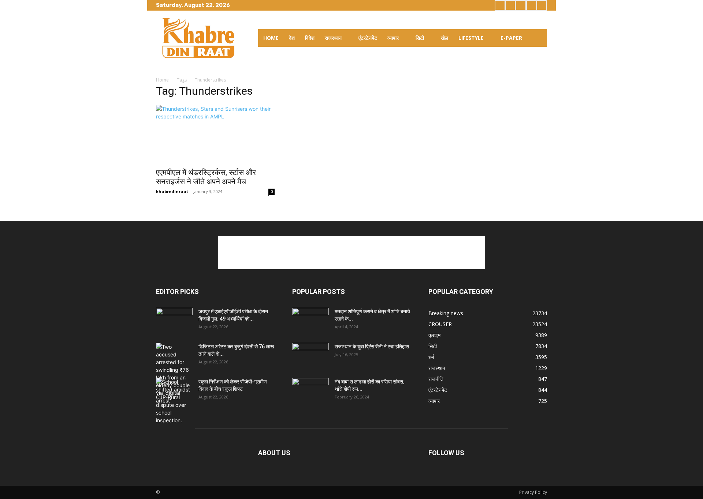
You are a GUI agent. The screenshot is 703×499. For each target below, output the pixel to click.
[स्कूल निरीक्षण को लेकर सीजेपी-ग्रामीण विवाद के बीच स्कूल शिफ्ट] (174, 401)
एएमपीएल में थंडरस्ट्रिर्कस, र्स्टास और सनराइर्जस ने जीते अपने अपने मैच (206, 177)
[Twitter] (521, 5)
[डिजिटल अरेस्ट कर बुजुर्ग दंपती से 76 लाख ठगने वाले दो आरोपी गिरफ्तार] (174, 373)
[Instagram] (510, 5)
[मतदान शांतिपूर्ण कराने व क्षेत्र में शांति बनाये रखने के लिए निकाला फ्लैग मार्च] (310, 320)
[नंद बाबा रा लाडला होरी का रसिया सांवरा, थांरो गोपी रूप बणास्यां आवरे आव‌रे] (310, 391)
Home (162, 80)
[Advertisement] (351, 252)
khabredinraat (172, 191)
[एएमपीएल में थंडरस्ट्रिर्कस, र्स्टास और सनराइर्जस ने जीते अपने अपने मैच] (215, 134)
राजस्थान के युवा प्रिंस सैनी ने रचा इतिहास (372, 346)
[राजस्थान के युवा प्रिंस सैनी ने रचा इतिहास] (310, 355)
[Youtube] (541, 5)
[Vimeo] (531, 5)
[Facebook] (500, 5)
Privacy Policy (533, 492)
